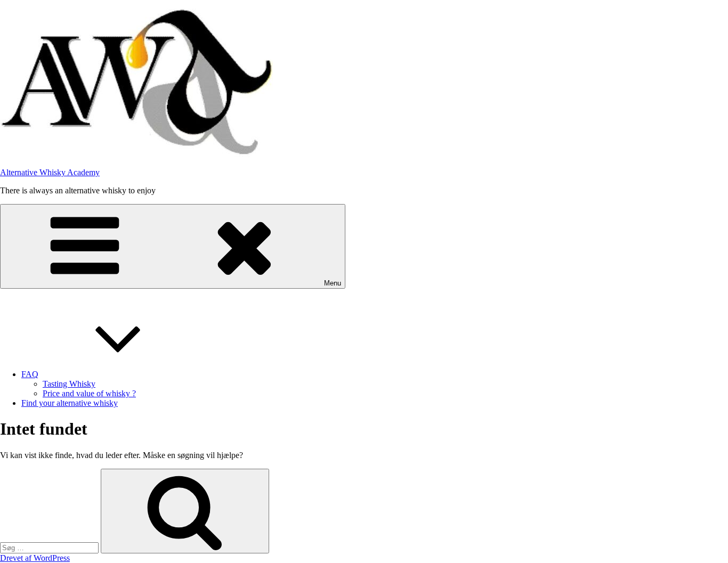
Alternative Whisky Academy (50, 172)
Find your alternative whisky (69, 402)
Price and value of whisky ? (89, 393)
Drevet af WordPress (35, 557)
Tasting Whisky (69, 383)
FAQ (29, 374)
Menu (332, 283)
